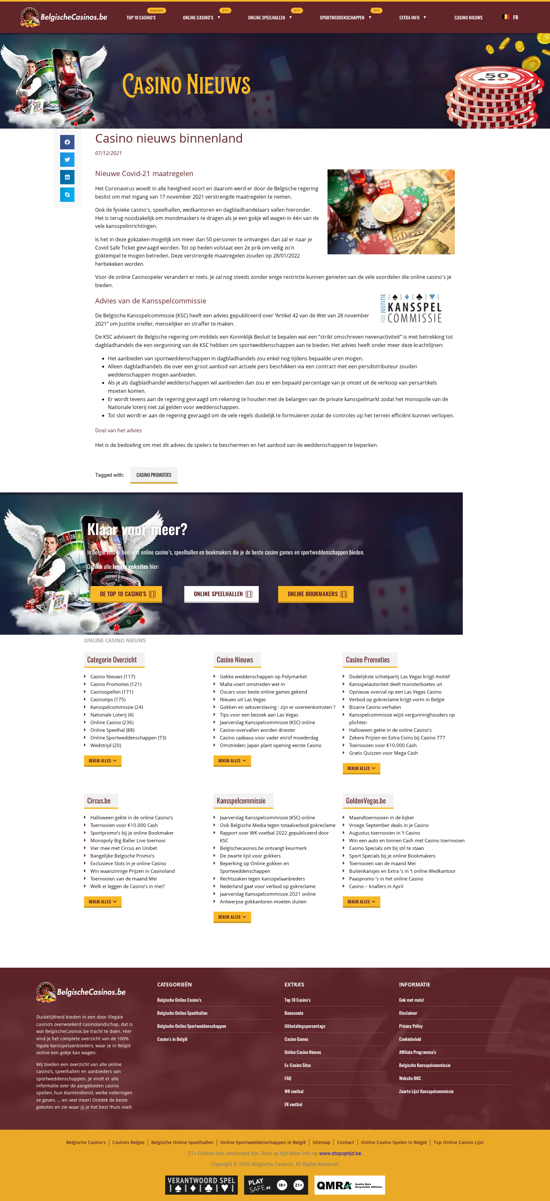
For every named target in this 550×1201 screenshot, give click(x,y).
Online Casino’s (205, 15)
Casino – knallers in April (376, 886)
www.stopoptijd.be (340, 1153)
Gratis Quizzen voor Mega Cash (383, 753)
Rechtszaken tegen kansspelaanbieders (262, 878)
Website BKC (410, 1078)
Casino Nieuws (469, 17)
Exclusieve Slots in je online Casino (128, 863)
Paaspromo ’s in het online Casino (386, 878)
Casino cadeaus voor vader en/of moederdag (269, 737)
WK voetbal (294, 1091)
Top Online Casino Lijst (459, 1142)
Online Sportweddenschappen (123, 737)
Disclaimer (408, 1012)
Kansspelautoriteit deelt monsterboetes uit (395, 684)
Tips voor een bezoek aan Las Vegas (259, 714)
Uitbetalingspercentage (305, 1025)
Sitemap (321, 1142)
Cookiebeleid (410, 1038)
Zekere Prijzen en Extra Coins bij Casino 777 (400, 737)
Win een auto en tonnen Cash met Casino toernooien (407, 840)
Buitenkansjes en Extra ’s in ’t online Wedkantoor (402, 871)
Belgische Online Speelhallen (182, 1012)
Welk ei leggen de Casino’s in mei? (127, 886)
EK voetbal (293, 1104)
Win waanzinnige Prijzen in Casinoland (132, 871)
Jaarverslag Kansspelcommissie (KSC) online (267, 722)
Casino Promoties (154, 474)
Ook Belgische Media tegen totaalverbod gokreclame (277, 825)
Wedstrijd (100, 745)
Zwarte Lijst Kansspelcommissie (426, 1091)
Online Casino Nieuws (303, 1052)
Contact (345, 1142)
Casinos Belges (128, 1142)
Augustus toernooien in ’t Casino (384, 833)
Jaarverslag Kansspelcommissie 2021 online (268, 894)
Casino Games (296, 1038)
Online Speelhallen (274, 15)
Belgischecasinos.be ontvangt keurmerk (263, 848)
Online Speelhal (107, 730)
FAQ (288, 1078)
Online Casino (105, 722)
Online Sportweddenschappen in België (263, 1142)
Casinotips (101, 699)
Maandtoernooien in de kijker (381, 817)
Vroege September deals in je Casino (389, 825)
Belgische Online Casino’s (179, 999)
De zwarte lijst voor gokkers (250, 855)
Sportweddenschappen (349, 15)
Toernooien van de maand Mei (123, 878)
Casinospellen (105, 692)
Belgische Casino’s (86, 1142)
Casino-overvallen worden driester (257, 730)
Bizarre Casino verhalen (375, 707)
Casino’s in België (172, 1038)
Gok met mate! (411, 999)
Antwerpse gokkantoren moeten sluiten (263, 901)
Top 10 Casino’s (145, 15)
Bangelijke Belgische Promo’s (122, 855)
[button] (67, 142)
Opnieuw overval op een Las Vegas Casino (395, 692)
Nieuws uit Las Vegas (243, 699)
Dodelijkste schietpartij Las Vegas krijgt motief (399, 676)
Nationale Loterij (108, 714)
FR (515, 17)
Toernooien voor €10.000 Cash (383, 745)
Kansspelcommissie (111, 707)
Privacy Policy (411, 1025)
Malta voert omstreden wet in (252, 684)
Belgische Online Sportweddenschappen (191, 1025)
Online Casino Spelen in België (394, 1142)
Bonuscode (294, 1012)
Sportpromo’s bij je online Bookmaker (132, 833)
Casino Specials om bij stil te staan (386, 848)
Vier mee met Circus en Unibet (123, 848)
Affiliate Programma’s (417, 1052)
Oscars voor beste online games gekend (263, 692)
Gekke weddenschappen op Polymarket (263, 676)
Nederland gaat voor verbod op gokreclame (267, 886)
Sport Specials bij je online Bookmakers (392, 855)
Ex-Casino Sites (298, 1065)
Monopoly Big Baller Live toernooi (128, 840)
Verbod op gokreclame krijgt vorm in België (396, 699)
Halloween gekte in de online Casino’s (390, 730)
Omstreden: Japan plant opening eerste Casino (270, 745)
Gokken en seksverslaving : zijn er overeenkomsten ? (277, 707)
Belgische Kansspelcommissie (424, 1065)
